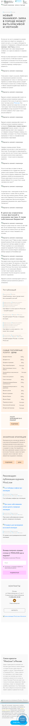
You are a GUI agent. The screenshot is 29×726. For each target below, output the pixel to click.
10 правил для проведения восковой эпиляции (14, 536)
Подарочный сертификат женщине (10, 305)
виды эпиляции (6, 494)
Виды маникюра (6, 12)
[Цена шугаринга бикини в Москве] (25, 356)
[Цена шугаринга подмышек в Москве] (25, 362)
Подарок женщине (7, 302)
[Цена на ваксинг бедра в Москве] (25, 399)
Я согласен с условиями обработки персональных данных (14, 567)
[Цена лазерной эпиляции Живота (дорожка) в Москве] (25, 386)
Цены (19, 462)
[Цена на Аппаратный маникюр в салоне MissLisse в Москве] (25, 407)
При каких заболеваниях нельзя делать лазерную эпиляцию (13, 518)
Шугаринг (14, 314)
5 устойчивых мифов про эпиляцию (14, 498)
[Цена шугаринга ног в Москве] (25, 359)
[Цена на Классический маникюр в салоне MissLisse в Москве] (25, 405)
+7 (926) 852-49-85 (14, 597)
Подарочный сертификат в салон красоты (11, 303)
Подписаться (14, 573)
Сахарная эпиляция (7, 314)
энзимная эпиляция (7, 495)
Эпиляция (19, 314)
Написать (14, 610)
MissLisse (16, 103)
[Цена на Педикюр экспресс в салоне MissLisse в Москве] (25, 402)
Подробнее (14, 424)
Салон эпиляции (6, 335)
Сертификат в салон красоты (9, 306)
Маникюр (13, 12)
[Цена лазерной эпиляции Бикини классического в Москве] (25, 382)
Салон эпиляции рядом (16, 335)
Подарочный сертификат (17, 302)
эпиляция (14, 495)
